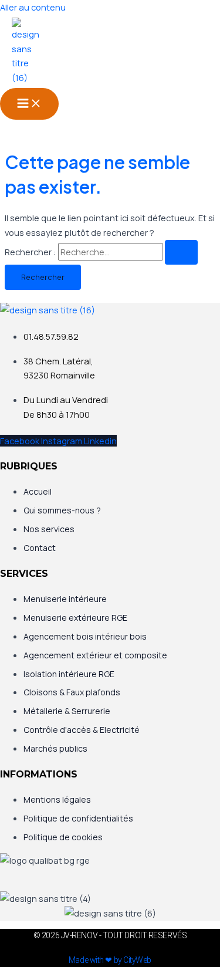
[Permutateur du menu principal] (29, 104)
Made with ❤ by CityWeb (110, 960)
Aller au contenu (33, 7)
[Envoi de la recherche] (181, 252)
